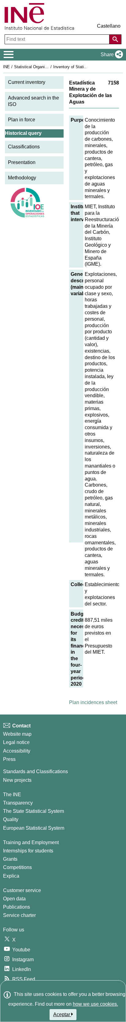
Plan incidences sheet (93, 702)
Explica (11, 876)
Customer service (22, 890)
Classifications (24, 146)
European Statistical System (33, 828)
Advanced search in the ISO (33, 101)
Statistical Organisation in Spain (42, 67)
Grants (10, 859)
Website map (17, 734)
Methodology (22, 177)
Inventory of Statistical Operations (83, 67)
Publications (16, 907)
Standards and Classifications (35, 771)
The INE (12, 794)
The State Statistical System (33, 811)
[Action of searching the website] (115, 39)
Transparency (18, 802)
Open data (14, 898)
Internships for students (28, 850)
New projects (17, 780)
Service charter (19, 915)
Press (9, 759)
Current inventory (26, 82)
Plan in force (21, 119)
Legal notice (16, 742)
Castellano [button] (108, 26)
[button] (110, 54)
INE (6, 67)
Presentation (21, 162)
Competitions (17, 867)
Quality (10, 819)
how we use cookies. (95, 1004)
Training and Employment (31, 842)
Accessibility (16, 751)
